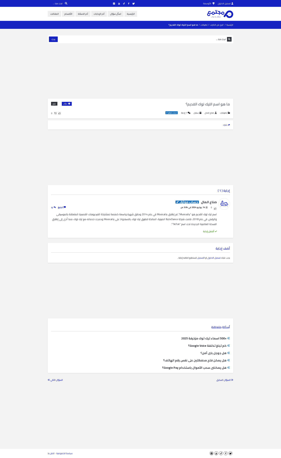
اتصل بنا (51, 453)
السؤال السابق (223, 380)
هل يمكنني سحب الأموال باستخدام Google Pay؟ (194, 367)
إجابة (184, 112)
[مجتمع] (220, 13)
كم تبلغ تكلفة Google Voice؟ (207, 345)
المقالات (54, 14)
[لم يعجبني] (55, 113)
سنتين (196, 113)
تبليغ (54, 104)
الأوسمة (207, 3)
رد (52, 207)
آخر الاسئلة (83, 14)
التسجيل (201, 258)
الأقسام (68, 14)
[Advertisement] (140, 71)
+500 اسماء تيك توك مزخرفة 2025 (204, 338)
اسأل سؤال (115, 14)
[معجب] (59, 113)
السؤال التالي (56, 380)
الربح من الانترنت (216, 25)
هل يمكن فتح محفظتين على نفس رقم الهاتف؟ (195, 360)
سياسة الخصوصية (64, 453)
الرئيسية (131, 14)
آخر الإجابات (99, 14)
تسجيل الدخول (224, 3)
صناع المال (209, 112)
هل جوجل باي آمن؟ (214, 353)
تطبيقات (203, 25)
